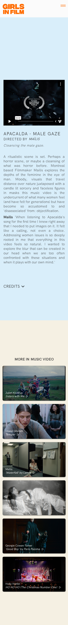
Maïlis (34, 139)
